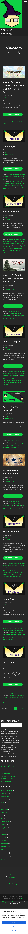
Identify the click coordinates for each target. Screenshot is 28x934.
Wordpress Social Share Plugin (10, 902)
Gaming (10, 120)
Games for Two (20, 443)
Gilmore (21, 572)
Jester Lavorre (10, 636)
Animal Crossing (13, 121)
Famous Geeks (18, 183)
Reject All (14, 930)
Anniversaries (21, 174)
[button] (26, 2)
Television (13, 178)
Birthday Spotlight (7, 176)
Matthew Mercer (11, 531)
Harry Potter (4, 828)
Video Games (15, 120)
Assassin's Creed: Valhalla (15, 313)
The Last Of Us (10, 250)
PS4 (16, 317)
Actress (10, 245)
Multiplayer (14, 445)
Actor (10, 181)
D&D (19, 176)
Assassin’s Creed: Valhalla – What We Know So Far (13, 278)
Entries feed (12, 877)
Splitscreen (20, 445)
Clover (6, 97)
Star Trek (3, 837)
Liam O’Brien (9, 662)
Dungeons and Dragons (8, 183)
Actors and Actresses (13, 174)
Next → (24, 708)
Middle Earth (4, 831)
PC (16, 507)
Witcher (3, 859)
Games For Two (12, 440)
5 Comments (8, 219)
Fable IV (14, 503)
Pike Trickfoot (10, 248)
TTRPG (4, 188)
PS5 (18, 317)
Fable (10, 503)
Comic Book (4, 809)
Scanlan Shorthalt (18, 185)
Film (2, 818)
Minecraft (5, 442)
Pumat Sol (13, 574)
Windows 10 (8, 508)
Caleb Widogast (20, 695)
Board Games (4, 799)
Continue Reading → (12, 114)
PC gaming (11, 317)
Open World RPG (10, 507)
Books (2, 803)
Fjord (4, 380)
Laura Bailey (9, 599)
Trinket (17, 637)
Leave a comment (9, 100)
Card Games (4, 806)
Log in (10, 874)
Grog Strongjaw (14, 380)
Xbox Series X (16, 318)
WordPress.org (13, 884)
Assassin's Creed (7, 315)
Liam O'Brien (18, 699)
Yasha (4, 252)
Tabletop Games (7, 178)
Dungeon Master (10, 570)
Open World (19, 315)
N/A (6, 217)
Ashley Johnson (11, 211)
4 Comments (8, 539)
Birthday (14, 181)
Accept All (14, 922)
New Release (18, 505)
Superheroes (6, 375)
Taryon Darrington (20, 187)
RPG (21, 317)
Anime (10, 377)
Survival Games (6, 447)
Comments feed (13, 880)
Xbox (11, 318)
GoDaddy (22, 898)
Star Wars (3, 840)
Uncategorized (20, 178)
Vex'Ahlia (5, 639)
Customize (14, 926)
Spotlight (5, 187)
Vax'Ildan (22, 701)
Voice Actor (9, 188)
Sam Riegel (9, 146)
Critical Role (14, 176)
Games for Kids (12, 443)
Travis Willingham (12, 341)
